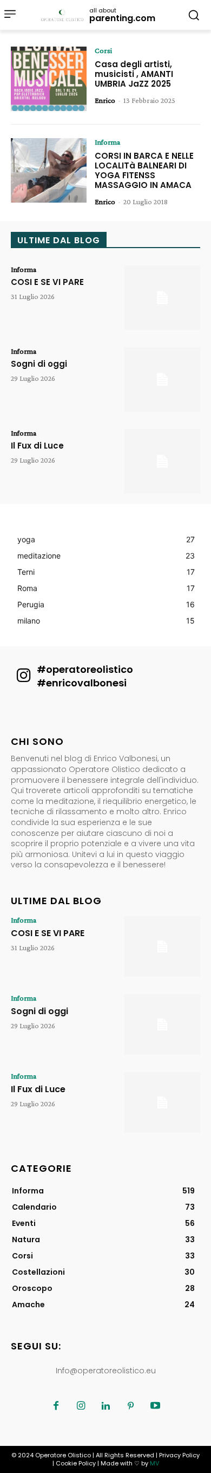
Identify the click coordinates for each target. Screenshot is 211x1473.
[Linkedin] (105, 1406)
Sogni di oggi (39, 363)
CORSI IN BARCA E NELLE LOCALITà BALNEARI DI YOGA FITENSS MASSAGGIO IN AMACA (144, 170)
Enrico (105, 100)
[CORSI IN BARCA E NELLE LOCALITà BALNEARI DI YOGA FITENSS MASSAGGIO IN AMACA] (49, 170)
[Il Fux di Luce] (162, 461)
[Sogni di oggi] (162, 379)
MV (154, 1463)
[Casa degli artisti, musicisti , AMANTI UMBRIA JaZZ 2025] (49, 79)
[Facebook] (55, 1406)
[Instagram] (80, 1406)
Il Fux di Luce (37, 445)
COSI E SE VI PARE (47, 282)
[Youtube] (155, 1406)
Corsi (103, 50)
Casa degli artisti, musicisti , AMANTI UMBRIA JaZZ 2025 (134, 74)
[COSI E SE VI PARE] (162, 297)
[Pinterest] (130, 1406)
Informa (107, 142)
